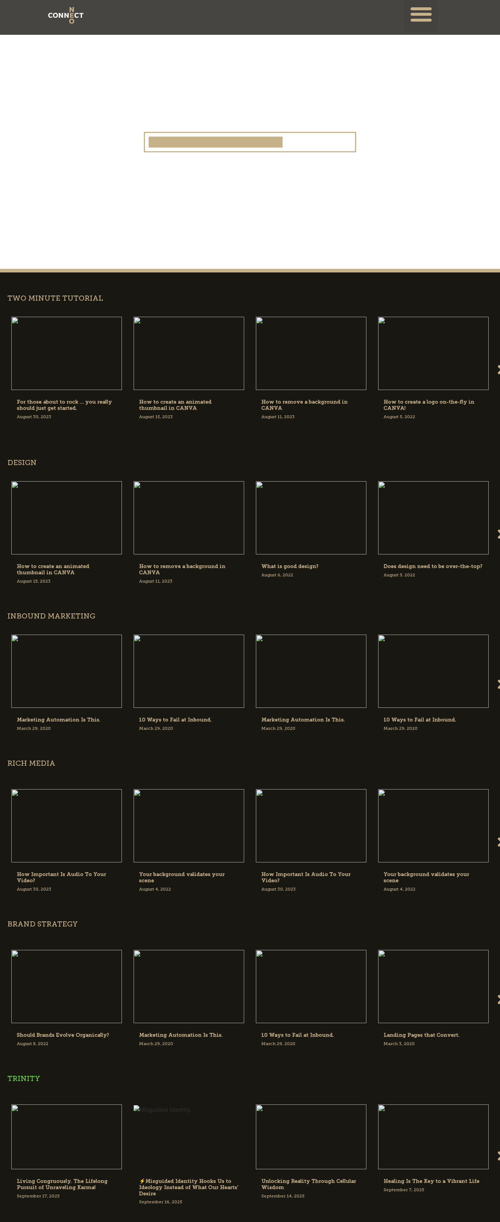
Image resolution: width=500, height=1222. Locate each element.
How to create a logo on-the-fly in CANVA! (429, 405)
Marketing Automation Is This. (58, 720)
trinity (23, 1078)
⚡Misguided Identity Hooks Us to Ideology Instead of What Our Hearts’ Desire (188, 1187)
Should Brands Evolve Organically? (63, 1035)
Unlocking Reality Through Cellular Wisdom (308, 1184)
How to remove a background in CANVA (304, 405)
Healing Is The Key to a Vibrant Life (432, 1181)
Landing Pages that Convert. (421, 1035)
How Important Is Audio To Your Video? (61, 877)
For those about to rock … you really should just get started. (64, 405)
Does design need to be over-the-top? (433, 566)
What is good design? (289, 566)
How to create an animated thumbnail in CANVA (175, 405)
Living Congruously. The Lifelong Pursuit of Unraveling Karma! (62, 1184)
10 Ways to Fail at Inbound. (175, 720)
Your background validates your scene (182, 877)
